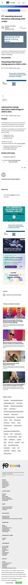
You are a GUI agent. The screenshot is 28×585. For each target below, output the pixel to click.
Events (3, 551)
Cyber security (14, 414)
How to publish (5, 546)
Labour (18, 422)
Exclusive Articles (6, 516)
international (6, 422)
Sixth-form (10, 442)
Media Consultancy (6, 530)
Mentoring (6, 434)
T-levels (13, 448)
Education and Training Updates (10, 179)
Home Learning (17, 420)
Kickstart (13, 422)
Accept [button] (18, 582)
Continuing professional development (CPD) (13, 411)
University (13, 450)
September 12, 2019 (9, 29)
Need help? (4, 555)
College (5, 408)
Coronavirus (6, 414)
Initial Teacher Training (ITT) (9, 156)
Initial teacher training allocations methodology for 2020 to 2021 (12, 109)
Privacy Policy (5, 486)
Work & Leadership (6, 497)
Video (3, 539)
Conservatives (12, 408)
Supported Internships (13, 445)
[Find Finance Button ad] (14, 261)
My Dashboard (5, 550)
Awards (3, 561)
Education (4, 493)
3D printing (6, 400)
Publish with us (5, 483)
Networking (4, 565)
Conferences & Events (7, 562)
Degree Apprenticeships (9, 417)
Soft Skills (17, 442)
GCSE (10, 420)
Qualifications (12, 439)
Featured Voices (5, 517)
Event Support (5, 531)
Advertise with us (6, 484)
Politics (5, 439)
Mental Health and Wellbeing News (11, 431)
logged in (12, 195)
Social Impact (5, 500)
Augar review (19, 403)
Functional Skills (20, 417)
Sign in (23, 2)
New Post (4, 548)
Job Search (4, 509)
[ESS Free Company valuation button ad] (14, 213)
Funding (5, 420)
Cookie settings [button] (9, 582)
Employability (5, 496)
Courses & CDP (5, 564)
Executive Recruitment (7, 508)
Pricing (3, 525)
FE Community (5, 482)
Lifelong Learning (18, 425)
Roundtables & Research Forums (9, 568)
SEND (5, 442)
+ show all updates (21, 143)
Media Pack (4, 526)
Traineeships (6, 450)
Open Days (4, 566)
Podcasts (4, 538)
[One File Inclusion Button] (14, 277)
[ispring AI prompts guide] (14, 245)
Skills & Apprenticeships (7, 499)
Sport (22, 442)
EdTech (3, 495)
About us (4, 479)
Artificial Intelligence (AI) (9, 403)
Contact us (4, 481)
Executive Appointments (7, 506)
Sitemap (4, 487)
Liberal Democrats (8, 425)
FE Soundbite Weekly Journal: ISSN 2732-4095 (12, 518)
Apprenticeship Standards (16, 400)
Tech (18, 448)
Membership (5, 553)
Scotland (19, 439)
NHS (5, 436)
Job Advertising (5, 529)
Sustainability (7, 448)
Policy (20, 436)
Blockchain (6, 406)
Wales (19, 450)
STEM (5, 445)
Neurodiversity (18, 434)
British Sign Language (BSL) (17, 406)
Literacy (5, 428)
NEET (11, 434)
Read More (13, 580)
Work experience (7, 453)
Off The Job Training (12, 436)
